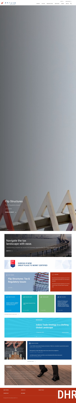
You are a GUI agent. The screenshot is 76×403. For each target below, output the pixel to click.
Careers (62, 3)
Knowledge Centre (50, 3)
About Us (67, 3)
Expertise (38, 3)
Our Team (43, 3)
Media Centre (57, 3)
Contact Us (61, 1)
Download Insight (9, 212)
